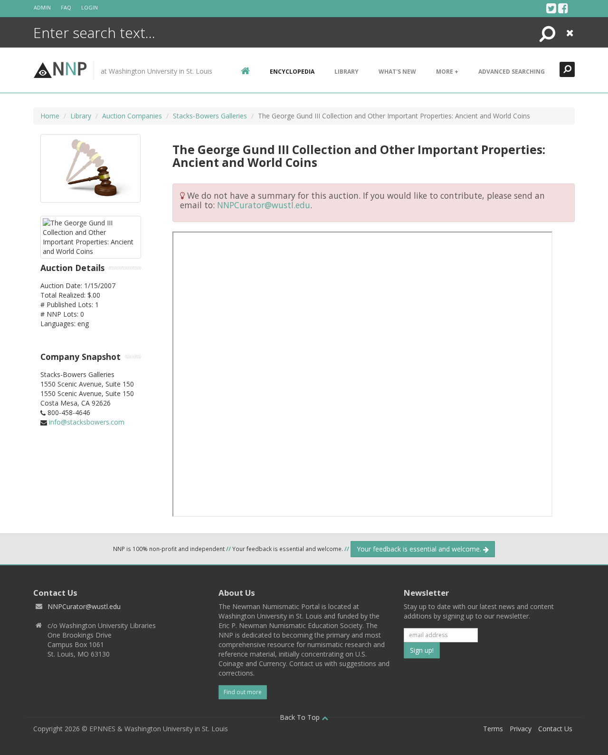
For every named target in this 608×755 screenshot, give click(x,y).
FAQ (66, 7)
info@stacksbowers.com (86, 421)
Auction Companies (132, 115)
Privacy (521, 728)
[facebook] (563, 8)
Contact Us (555, 728)
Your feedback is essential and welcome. (420, 548)
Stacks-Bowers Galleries (210, 115)
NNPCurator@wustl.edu (263, 205)
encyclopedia (292, 72)
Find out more (243, 692)
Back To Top (301, 717)
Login (89, 7)
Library (346, 72)
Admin (42, 7)
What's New (397, 72)
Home (49, 115)
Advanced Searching (511, 72)
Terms (493, 728)
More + (447, 72)
